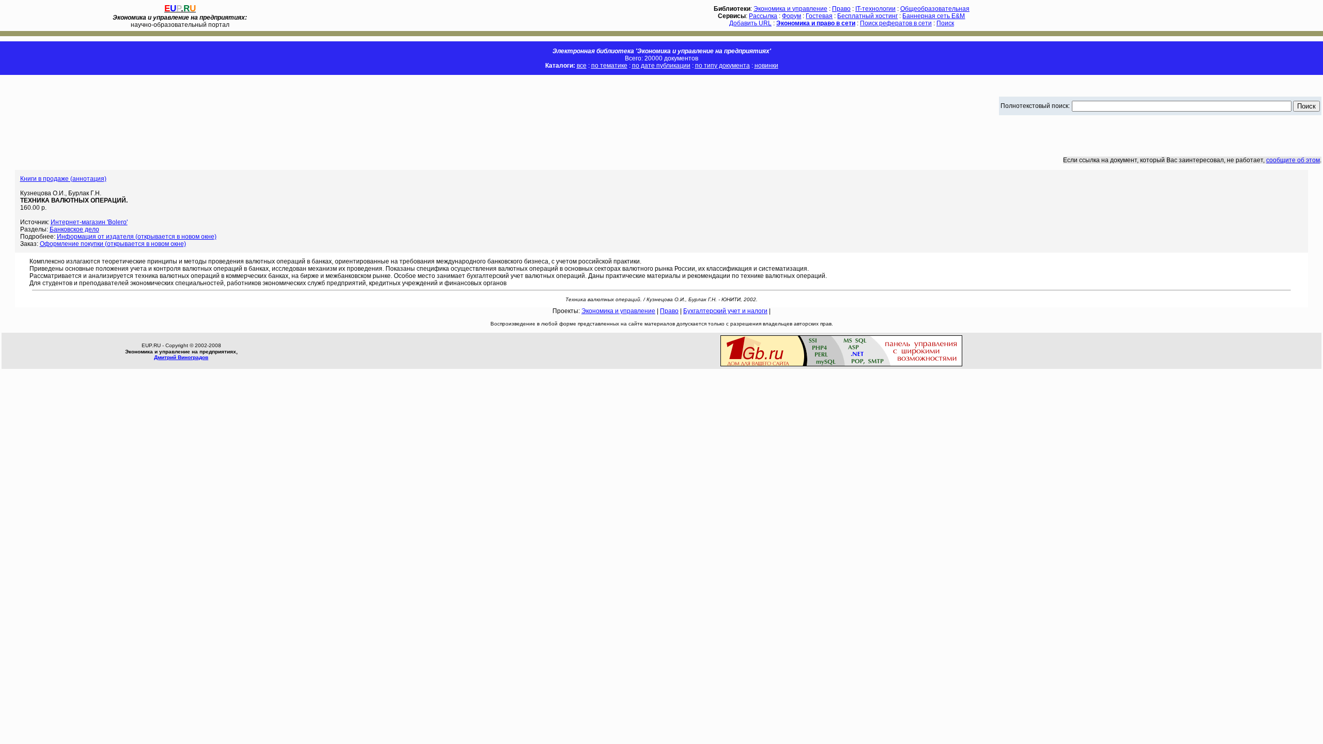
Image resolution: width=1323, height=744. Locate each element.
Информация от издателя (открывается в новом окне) (137, 236)
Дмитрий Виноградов (181, 357)
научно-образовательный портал (180, 21)
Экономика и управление (790, 8)
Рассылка (763, 16)
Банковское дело (74, 229)
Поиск (945, 23)
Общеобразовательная (935, 8)
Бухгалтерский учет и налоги (725, 311)
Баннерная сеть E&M (933, 16)
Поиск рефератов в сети (896, 23)
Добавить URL (750, 23)
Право (841, 8)
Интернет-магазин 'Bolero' (89, 222)
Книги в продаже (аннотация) (63, 178)
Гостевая (819, 16)
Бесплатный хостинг (867, 16)
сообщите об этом (1293, 160)
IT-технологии (875, 8)
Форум (791, 16)
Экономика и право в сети (815, 23)
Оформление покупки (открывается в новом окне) (113, 243)
